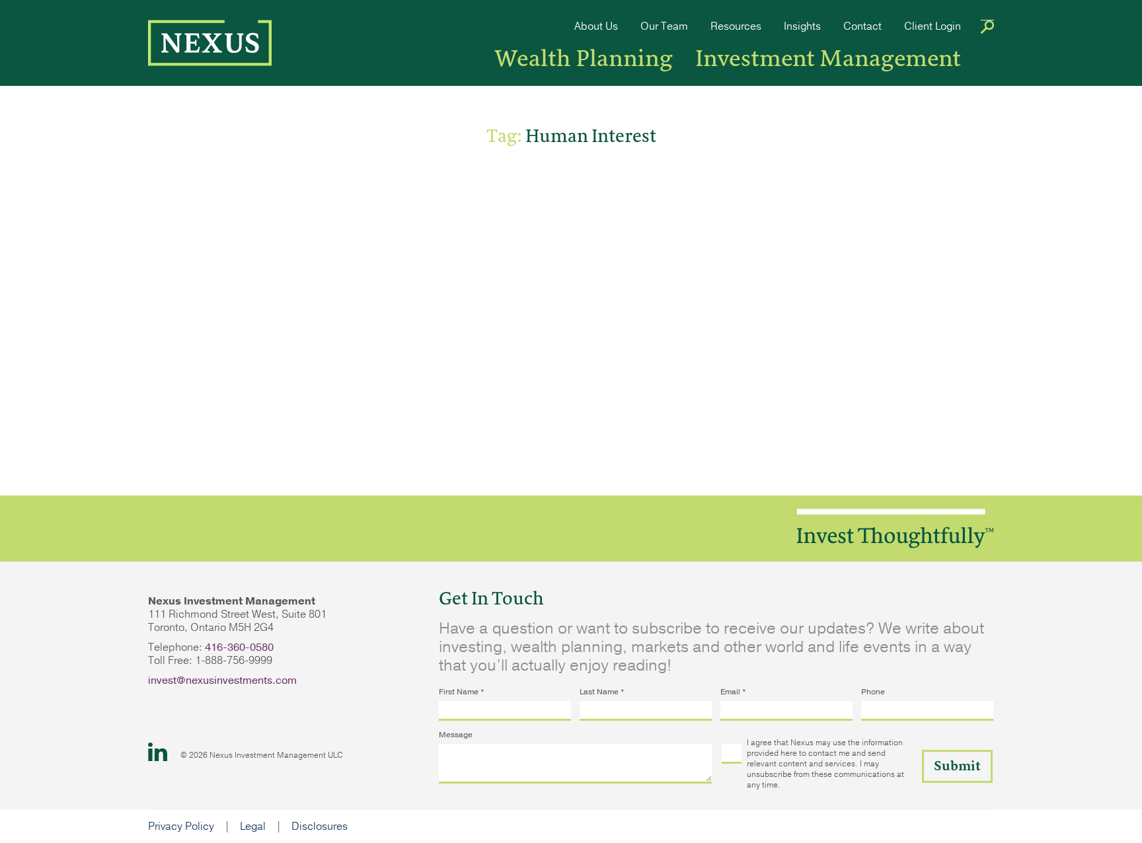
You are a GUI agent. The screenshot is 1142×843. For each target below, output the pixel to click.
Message (456, 734)
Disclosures (319, 826)
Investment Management (828, 58)
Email (733, 691)
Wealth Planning (583, 58)
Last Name (602, 691)
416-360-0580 (239, 647)
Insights (802, 26)
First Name (461, 691)
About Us (596, 26)
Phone (873, 691)
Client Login (932, 26)
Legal (253, 826)
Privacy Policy (181, 826)
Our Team (664, 26)
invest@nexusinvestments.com (222, 680)
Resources (735, 26)
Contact (862, 26)
